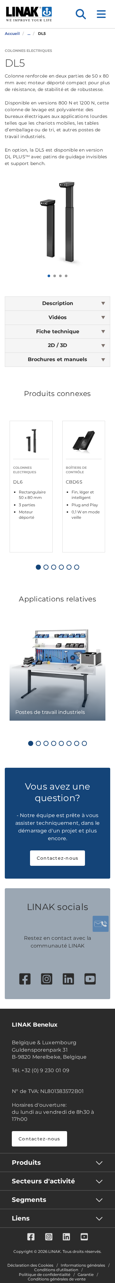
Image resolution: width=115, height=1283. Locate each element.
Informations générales (83, 1265)
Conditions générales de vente (57, 1279)
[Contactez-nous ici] (101, 924)
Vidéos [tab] (58, 317)
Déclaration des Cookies (30, 1265)
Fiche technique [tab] (57, 331)
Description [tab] (57, 303)
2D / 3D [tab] (57, 345)
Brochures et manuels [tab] (57, 359)
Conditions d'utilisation (56, 1270)
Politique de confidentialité (44, 1274)
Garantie (86, 1274)
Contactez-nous (58, 858)
